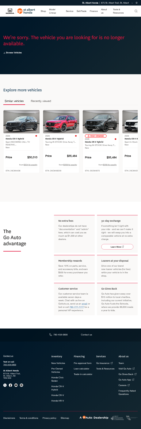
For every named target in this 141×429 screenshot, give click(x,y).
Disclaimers (9, 418)
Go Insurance (102, 363)
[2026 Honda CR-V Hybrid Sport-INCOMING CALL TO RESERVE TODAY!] (21, 121)
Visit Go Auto (125, 368)
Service (69, 11)
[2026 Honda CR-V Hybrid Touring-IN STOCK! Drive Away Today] (61, 121)
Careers (122, 385)
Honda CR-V (57, 395)
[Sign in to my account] (136, 3)
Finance (94, 11)
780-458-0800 (9, 365)
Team (121, 363)
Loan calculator (81, 368)
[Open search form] (136, 11)
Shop (43, 11)
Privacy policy (49, 418)
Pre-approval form (83, 363)
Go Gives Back (126, 374)
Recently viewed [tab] (41, 101)
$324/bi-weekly (30, 165)
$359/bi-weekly (70, 165)
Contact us (8, 356)
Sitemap (65, 418)
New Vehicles (58, 363)
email (84, 303)
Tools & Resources (105, 368)
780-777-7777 (77, 307)
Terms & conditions (28, 418)
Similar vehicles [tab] (14, 101)
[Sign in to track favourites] (35, 113)
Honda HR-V (57, 400)
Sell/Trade (81, 11)
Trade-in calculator (83, 374)
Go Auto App (125, 379)
